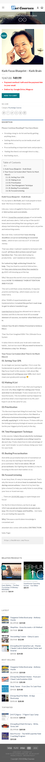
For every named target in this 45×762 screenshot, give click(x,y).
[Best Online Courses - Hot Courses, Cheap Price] (22, 7)
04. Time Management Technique (21, 185)
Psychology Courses (26, 16)
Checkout (17, 752)
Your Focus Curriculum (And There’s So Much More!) (22, 173)
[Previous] (1, 579)
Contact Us (27, 752)
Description (7, 122)
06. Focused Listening (16, 191)
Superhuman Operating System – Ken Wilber (32, 585)
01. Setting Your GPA (16, 177)
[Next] (43, 579)
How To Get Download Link (17, 754)
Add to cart (10, 95)
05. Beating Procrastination (19, 188)
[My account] (38, 7)
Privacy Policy (16, 755)
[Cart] (42, 7)
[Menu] (3, 7)
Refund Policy (29, 755)
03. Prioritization (15, 183)
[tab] (22, 122)
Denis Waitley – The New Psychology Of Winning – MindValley (10, 587)
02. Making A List (15, 180)
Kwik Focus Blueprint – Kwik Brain (18, 169)
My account (34, 754)
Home (11, 16)
